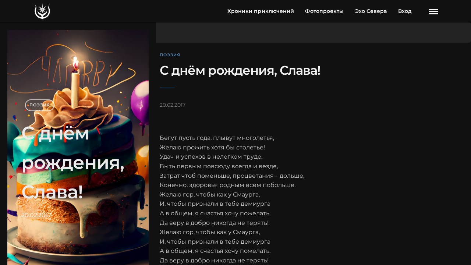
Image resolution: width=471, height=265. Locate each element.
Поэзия (39, 104)
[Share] (421, 11)
